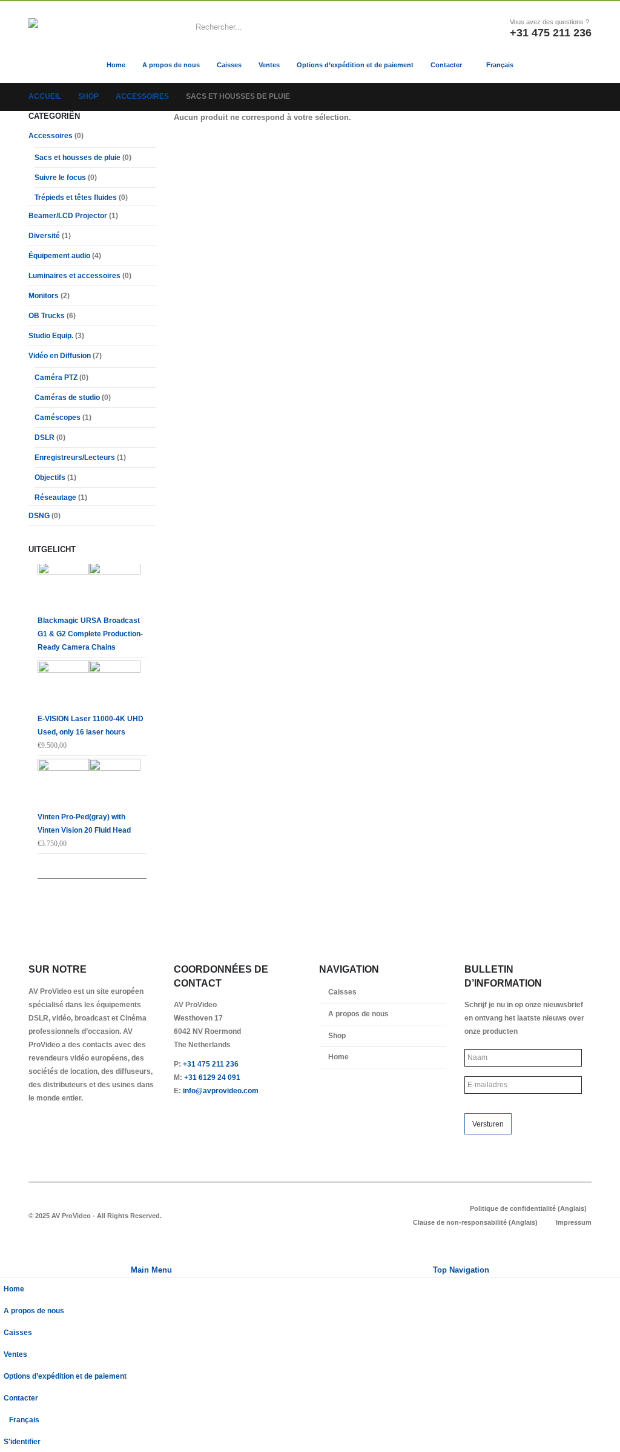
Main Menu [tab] (151, 1269)
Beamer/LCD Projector (67, 215)
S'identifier (22, 1441)
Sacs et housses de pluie (77, 157)
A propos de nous (171, 64)
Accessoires (50, 136)
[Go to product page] (92, 588)
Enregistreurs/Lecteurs (75, 457)
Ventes (269, 64)
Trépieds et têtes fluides (76, 197)
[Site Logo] (79, 27)
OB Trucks (46, 315)
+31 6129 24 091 (212, 1077)
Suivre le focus (60, 177)
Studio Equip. (50, 335)
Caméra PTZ (56, 377)
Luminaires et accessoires (74, 275)
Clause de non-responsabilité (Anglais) (475, 1222)
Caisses (229, 64)
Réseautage (55, 497)
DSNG (39, 515)
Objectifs (50, 477)
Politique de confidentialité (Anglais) (528, 1208)
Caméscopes (58, 417)
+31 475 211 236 (211, 1064)
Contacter (446, 64)
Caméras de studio (67, 397)
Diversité (44, 235)
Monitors (43, 295)
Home (116, 64)
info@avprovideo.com (221, 1090)
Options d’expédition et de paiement (355, 64)
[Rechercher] (441, 27)
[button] (7, 1255)
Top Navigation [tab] (461, 1269)
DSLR (44, 437)
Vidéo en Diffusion (59, 355)
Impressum (574, 1222)
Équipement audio (59, 255)
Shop (337, 1035)
